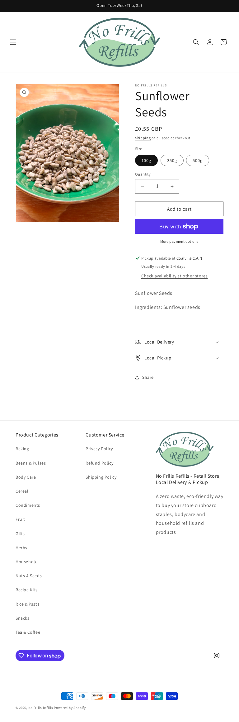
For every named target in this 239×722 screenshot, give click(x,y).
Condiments (28, 505)
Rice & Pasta (28, 604)
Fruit (20, 519)
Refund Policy (99, 463)
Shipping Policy (101, 477)
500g (198, 160)
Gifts (20, 533)
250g (172, 160)
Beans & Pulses (31, 463)
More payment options (179, 241)
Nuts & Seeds (29, 575)
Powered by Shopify (70, 707)
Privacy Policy (99, 448)
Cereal (22, 491)
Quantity (143, 174)
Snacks (23, 618)
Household (27, 561)
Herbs (21, 547)
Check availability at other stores (174, 276)
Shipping (143, 137)
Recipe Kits (27, 590)
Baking (22, 448)
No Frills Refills (40, 707)
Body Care (26, 477)
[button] (13, 42)
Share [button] (148, 377)
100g (146, 160)
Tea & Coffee (28, 632)
